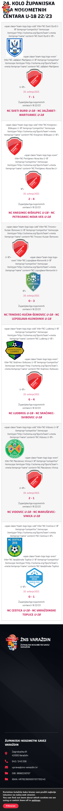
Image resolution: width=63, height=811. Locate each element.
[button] (58, 9)
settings (36, 800)
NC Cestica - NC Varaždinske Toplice (31, 612)
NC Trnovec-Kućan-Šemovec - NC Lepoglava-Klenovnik (31, 317)
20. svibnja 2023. (31, 91)
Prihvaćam (10, 806)
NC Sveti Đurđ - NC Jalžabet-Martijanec (31, 113)
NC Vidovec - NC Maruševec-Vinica (31, 514)
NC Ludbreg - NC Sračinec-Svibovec (31, 415)
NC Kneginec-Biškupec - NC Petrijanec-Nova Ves (32, 215)
